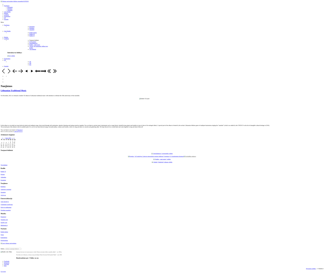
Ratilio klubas (4, 232)
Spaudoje (3, 192)
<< (2, 138)
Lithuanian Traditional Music (13, 90)
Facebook (6, 261)
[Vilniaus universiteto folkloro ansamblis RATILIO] (15, 1)
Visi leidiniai (4, 165)
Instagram (6, 262)
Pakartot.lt (20, 130)
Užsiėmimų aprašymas (7, 204)
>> (14, 138)
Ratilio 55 (3, 171)
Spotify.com (4, 222)
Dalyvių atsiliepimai (6, 207)
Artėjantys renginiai (6, 189)
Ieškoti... (3, 249)
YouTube (6, 264)
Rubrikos (3, 186)
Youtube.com (4, 219)
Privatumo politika (311, 268)
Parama (3, 174)
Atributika (3, 177)
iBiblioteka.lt (4, 225)
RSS (5, 266)
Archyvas (3, 195)
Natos (2, 234)
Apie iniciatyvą (5, 201)
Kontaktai (3, 180)
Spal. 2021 (8, 138)
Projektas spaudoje (6, 210)
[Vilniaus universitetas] (8, 243)
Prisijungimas (4, 240)
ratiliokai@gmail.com (18, 131)
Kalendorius (4, 237)
